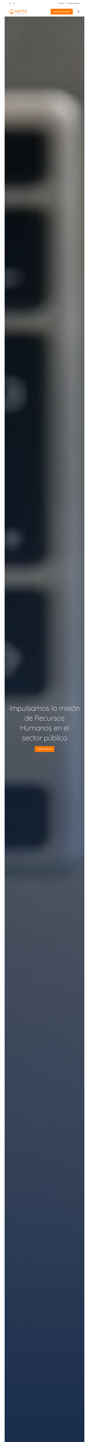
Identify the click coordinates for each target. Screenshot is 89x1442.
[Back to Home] (18, 11)
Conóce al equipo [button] (44, 749)
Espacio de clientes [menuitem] (74, 3)
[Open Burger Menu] (78, 12)
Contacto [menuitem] (61, 3)
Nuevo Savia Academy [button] (61, 11)
